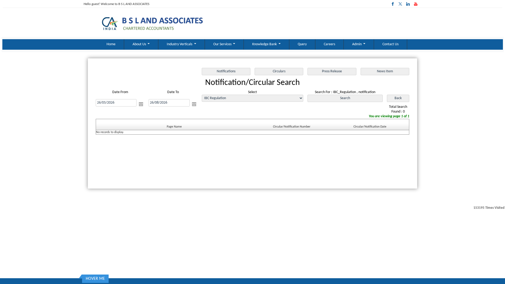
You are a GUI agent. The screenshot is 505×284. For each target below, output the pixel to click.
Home (111, 44)
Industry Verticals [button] (180, 44)
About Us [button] (140, 44)
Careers (329, 44)
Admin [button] (357, 44)
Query (302, 44)
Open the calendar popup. (141, 104)
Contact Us (390, 44)
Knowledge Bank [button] (264, 44)
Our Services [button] (222, 44)
